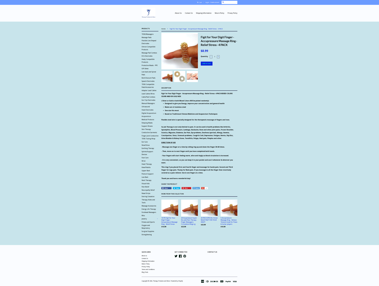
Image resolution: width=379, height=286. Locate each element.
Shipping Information (203, 13)
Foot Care (145, 158)
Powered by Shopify (177, 281)
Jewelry (144, 219)
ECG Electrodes (147, 56)
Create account (214, 2)
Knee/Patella (146, 167)
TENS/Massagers (147, 34)
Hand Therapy (147, 164)
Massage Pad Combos (149, 53)
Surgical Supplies (148, 231)
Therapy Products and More (161, 281)
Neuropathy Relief (148, 190)
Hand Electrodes (147, 110)
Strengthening (147, 235)
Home (163, 29)
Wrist (143, 161)
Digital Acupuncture (149, 113)
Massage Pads (146, 37)
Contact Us (189, 13)
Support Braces (147, 126)
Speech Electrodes (148, 81)
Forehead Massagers (149, 212)
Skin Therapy (146, 129)
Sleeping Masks (147, 123)
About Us (178, 13)
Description (166, 88)
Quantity (204, 56)
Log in (207, 2)
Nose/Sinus (146, 145)
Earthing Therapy (148, 148)
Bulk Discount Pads (148, 78)
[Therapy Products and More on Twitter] (175, 256)
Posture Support (147, 174)
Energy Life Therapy (149, 209)
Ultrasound (146, 107)
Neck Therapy (146, 180)
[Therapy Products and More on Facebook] (180, 256)
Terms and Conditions (148, 269)
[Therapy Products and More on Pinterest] (184, 256)
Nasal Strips (146, 193)
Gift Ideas (145, 69)
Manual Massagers (148, 103)
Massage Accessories (149, 206)
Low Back (145, 177)
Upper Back (146, 171)
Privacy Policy (232, 13)
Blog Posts (145, 272)
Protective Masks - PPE (150, 65)
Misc (143, 215)
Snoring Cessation (148, 196)
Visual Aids (146, 184)
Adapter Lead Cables (149, 90)
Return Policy (219, 13)
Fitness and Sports (148, 222)
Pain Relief (145, 187)
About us (144, 255)
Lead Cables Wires (148, 94)
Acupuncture (146, 116)
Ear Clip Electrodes (148, 100)
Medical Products (148, 120)
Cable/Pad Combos (148, 97)
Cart (200, 2)
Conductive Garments (149, 132)
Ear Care (145, 142)
